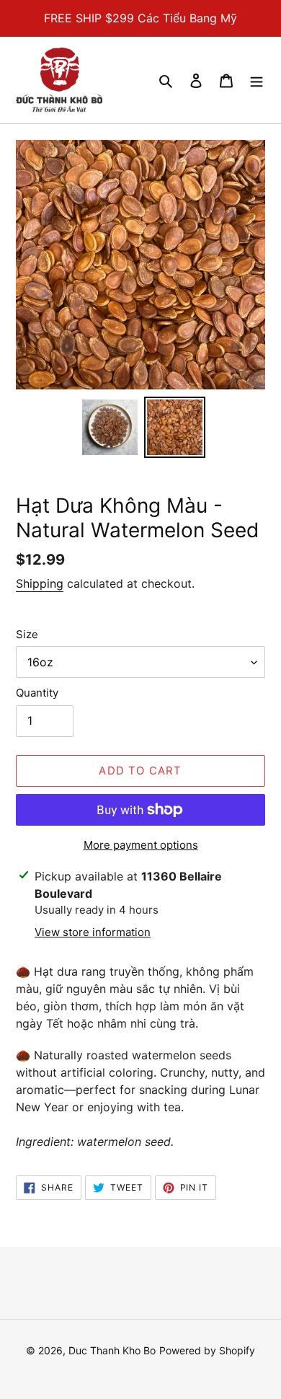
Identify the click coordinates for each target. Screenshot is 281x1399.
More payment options (141, 845)
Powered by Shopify (207, 1350)
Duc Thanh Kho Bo (112, 1350)
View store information (93, 932)
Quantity (37, 693)
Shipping (39, 583)
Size (27, 634)
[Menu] (256, 80)
